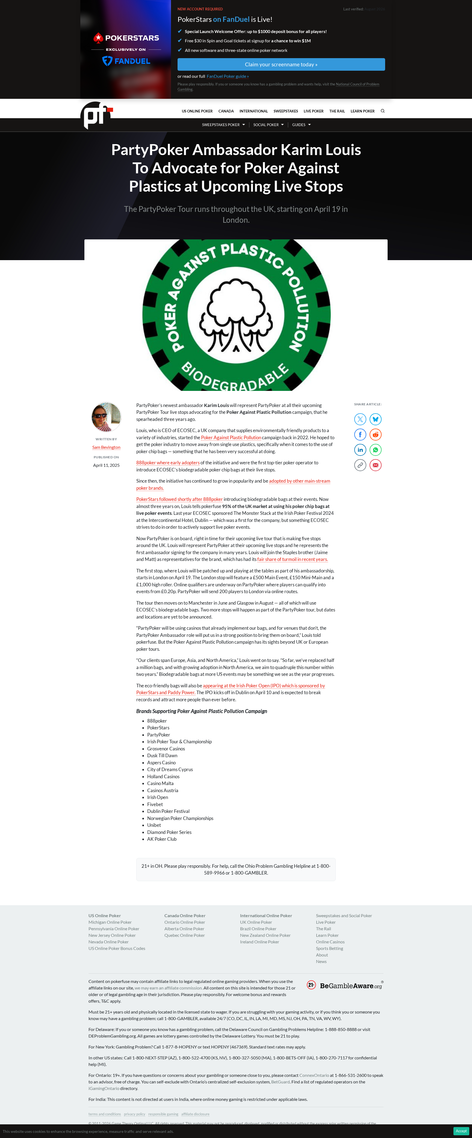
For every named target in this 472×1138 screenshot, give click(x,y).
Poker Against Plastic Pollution (231, 437)
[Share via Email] (376, 465)
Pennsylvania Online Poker (113, 928)
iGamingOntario (103, 1088)
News (321, 961)
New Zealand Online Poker (265, 935)
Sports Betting (329, 948)
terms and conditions (104, 1114)
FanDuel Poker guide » (228, 76)
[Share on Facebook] (360, 435)
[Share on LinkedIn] (360, 450)
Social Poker (266, 125)
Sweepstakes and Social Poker (344, 915)
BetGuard (280, 1081)
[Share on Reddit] (376, 435)
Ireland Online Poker (259, 941)
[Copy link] (360, 465)
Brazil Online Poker (258, 928)
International (254, 111)
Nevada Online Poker (108, 941)
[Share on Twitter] (360, 419)
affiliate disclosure (195, 1114)
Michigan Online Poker (110, 922)
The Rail (337, 111)
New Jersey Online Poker (112, 935)
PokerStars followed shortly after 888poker (179, 499)
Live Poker (314, 111)
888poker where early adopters (168, 462)
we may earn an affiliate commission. (169, 987)
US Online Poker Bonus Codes (116, 948)
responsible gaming (163, 1114)
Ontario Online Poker (184, 922)
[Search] (383, 110)
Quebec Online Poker (184, 935)
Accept (461, 1131)
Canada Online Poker (185, 915)
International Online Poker (266, 915)
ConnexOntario (314, 1075)
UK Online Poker (256, 922)
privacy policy (134, 1114)
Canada (226, 111)
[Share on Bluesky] (376, 419)
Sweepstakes (286, 111)
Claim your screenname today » (281, 64)
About (322, 954)
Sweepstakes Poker (221, 125)
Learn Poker (363, 111)
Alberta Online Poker (184, 928)
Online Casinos (330, 941)
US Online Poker (197, 111)
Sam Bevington (106, 447)
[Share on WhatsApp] (376, 450)
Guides (298, 125)
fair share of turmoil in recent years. (292, 559)
